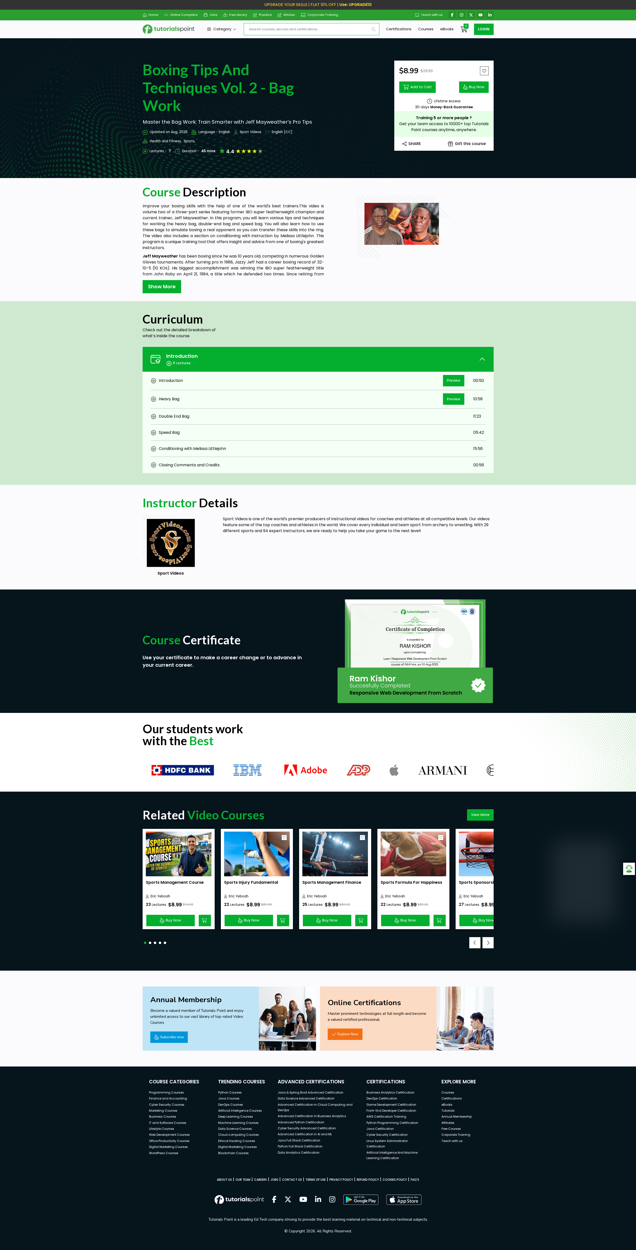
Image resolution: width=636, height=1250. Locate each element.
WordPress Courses (163, 1153)
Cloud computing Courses (238, 1135)
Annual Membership (456, 1116)
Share (414, 144)
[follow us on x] (287, 1200)
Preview (453, 380)
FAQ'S (415, 1179)
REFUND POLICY (368, 1179)
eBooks (447, 29)
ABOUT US (224, 1179)
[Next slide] (488, 942)
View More (480, 814)
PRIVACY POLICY (341, 1179)
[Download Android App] (360, 1199)
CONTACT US (292, 1179)
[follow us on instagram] (332, 1200)
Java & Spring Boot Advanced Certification (310, 1092)
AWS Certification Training (386, 1116)
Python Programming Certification (392, 1123)
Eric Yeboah (160, 896)
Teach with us (431, 15)
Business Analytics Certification (390, 1092)
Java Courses (228, 1098)
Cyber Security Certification (387, 1135)
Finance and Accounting (168, 1098)
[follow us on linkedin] (318, 1200)
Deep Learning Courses (235, 1116)
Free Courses (451, 1129)
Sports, (189, 141)
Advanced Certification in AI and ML (305, 1134)
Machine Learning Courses (238, 1123)
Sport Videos (250, 132)
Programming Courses (166, 1092)
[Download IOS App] (404, 1200)
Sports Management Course (175, 882)
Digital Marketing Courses (168, 1147)
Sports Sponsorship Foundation (491, 882)
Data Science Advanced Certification (306, 1098)
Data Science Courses (235, 1129)
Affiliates (447, 1123)
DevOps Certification (381, 1098)
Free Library (238, 15)
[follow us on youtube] (303, 1200)
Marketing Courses (163, 1110)
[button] (145, 943)
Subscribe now (172, 1036)
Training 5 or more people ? (444, 118)
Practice (265, 15)
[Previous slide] (474, 942)
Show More (162, 286)
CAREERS (260, 1179)
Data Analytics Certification (298, 1152)
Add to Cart (421, 86)
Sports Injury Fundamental (251, 882)
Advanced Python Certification (301, 1122)
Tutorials (448, 1110)
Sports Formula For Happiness (411, 882)
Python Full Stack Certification (300, 1146)
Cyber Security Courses (166, 1105)
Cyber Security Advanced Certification (307, 1128)
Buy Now (476, 86)
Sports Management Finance (331, 882)
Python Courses (230, 1092)
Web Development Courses (169, 1135)
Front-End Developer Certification (391, 1110)
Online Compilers (184, 15)
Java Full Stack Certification (299, 1140)
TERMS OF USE (316, 1179)
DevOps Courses (230, 1105)
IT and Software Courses (167, 1123)
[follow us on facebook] (274, 1200)
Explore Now (348, 1033)
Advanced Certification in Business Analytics (312, 1116)
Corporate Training (323, 15)
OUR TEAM (243, 1179)
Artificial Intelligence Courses (240, 1110)
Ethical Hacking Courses (236, 1141)
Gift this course (470, 144)
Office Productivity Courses (169, 1141)
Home (153, 15)
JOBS (274, 1179)
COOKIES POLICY (395, 1179)
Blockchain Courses (233, 1153)
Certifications (398, 29)
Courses (426, 29)
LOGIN (483, 29)
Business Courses (162, 1116)
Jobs (213, 15)
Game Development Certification (391, 1105)
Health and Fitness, (166, 141)
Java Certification (380, 1129)
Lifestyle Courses (161, 1129)
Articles (289, 15)
